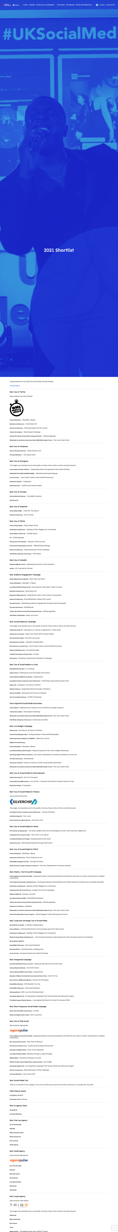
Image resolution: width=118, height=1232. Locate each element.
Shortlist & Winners (45, 5)
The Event (61, 5)
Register (111, 5)
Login (102, 5)
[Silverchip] (23, 804)
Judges (32, 5)
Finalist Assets (15, 385)
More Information (84, 5)
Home (25, 5)
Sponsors (70, 5)
